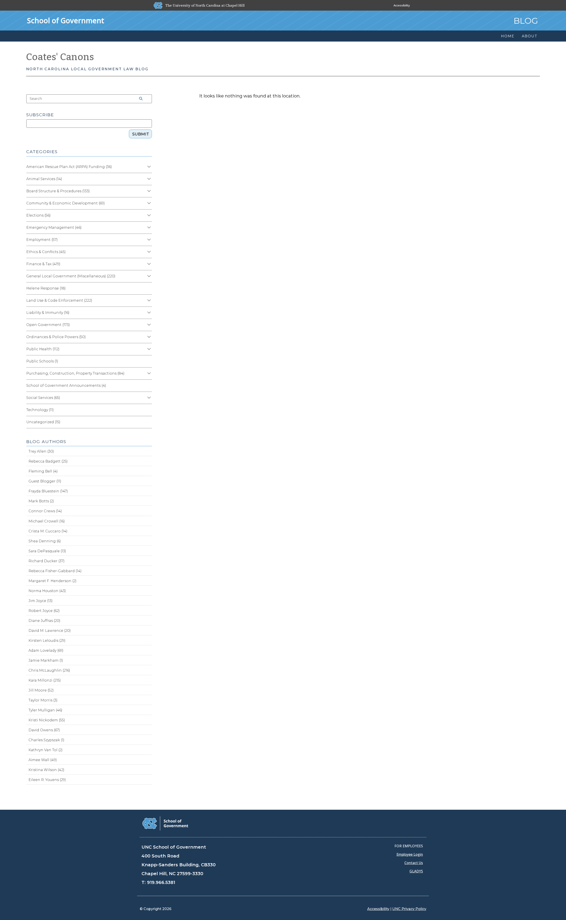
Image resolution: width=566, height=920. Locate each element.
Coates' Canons (60, 57)
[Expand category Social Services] (148, 398)
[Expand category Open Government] (148, 325)
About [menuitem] (529, 36)
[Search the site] (139, 98)
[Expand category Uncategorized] (148, 422)
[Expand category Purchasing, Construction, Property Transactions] (148, 373)
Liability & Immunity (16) (47, 312)
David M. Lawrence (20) (50, 631)
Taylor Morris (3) (43, 700)
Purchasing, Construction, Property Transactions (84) (75, 373)
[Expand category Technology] (148, 410)
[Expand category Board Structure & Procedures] (148, 191)
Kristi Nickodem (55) (47, 720)
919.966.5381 (161, 882)
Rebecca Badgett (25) (48, 461)
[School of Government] (165, 823)
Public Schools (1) (42, 361)
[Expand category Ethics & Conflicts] (148, 252)
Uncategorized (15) (43, 422)
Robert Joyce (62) (44, 611)
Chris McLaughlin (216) (49, 670)
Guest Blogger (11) (45, 481)
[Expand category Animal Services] (148, 179)
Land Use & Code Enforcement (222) (59, 300)
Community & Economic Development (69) (65, 203)
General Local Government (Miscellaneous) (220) (70, 276)
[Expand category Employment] (148, 240)
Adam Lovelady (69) (46, 650)
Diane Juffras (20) (44, 621)
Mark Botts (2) (41, 501)
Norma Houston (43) (47, 591)
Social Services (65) (43, 398)
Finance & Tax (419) (43, 264)
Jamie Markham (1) (46, 660)
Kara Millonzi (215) (45, 680)
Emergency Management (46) (54, 227)
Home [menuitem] (507, 36)
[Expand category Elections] (148, 215)
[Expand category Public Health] (148, 349)
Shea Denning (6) (45, 541)
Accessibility (402, 5)
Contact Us (413, 862)
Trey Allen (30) (41, 451)
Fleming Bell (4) (43, 471)
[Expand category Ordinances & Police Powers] (148, 337)
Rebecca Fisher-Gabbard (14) (55, 571)
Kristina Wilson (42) (46, 770)
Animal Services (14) (44, 179)
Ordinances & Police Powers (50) (56, 337)
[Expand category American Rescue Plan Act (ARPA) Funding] (148, 167)
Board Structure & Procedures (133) (58, 191)
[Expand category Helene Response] (148, 288)
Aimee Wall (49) (43, 760)
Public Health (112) (42, 349)
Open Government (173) (48, 325)
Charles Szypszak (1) (46, 740)
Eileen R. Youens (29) (47, 780)
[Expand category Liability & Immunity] (148, 313)
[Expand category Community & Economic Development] (148, 203)
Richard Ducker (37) (47, 561)
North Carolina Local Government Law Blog (87, 69)
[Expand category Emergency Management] (148, 228)
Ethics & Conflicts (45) (46, 252)
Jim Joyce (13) (41, 601)
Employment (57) (42, 240)
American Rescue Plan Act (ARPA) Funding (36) (69, 167)
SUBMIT (140, 134)
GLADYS (416, 871)
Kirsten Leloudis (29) (47, 640)
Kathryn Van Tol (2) (46, 750)
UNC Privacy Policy (409, 909)
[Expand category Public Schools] (148, 361)
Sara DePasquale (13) (47, 551)
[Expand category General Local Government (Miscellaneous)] (148, 276)
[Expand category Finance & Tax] (148, 264)
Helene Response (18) (46, 288)
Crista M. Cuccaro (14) (48, 531)
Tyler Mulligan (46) (45, 710)
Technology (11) (40, 410)
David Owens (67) (44, 730)
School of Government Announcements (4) (66, 385)
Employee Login (409, 854)
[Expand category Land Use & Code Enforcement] (148, 301)
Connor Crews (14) (45, 511)
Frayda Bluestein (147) (48, 491)
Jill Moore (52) (41, 690)
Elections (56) (38, 215)
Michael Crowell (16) (47, 521)
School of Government (65, 20)
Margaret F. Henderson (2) (52, 581)
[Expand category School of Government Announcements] (148, 386)
